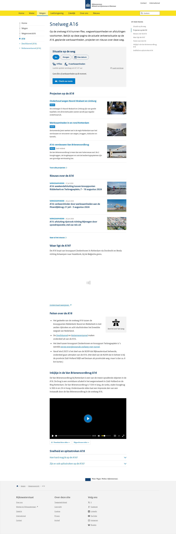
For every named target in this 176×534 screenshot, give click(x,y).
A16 (23, 38)
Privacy (57, 516)
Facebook (94, 507)
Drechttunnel (62, 335)
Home (21, 13)
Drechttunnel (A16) (29, 43)
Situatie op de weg (139, 26)
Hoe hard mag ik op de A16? (64, 457)
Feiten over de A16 (139, 41)
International (154, 3)
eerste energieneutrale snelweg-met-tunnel (80, 346)
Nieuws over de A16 (140, 34)
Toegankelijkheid (60, 502)
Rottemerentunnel (79, 335)
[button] (80, 57)
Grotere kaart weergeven (59, 305)
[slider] (73, 436)
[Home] (17, 486)
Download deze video (60, 442)
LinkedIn (94, 511)
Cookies (57, 511)
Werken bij (26, 507)
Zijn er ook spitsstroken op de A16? (67, 463)
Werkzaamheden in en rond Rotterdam (69, 122)
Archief (57, 520)
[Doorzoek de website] (142, 13)
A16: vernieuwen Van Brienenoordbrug (69, 144)
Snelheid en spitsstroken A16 (143, 50)
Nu (56, 57)
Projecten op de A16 (140, 30)
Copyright (58, 507)
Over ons (84, 13)
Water (31, 13)
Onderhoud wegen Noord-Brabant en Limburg (73, 101)
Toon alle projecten (57, 168)
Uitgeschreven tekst (80, 442)
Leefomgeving (56, 13)
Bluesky (93, 525)
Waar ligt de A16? (139, 37)
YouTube (94, 516)
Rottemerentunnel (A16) (31, 48)
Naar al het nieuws (57, 237)
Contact (143, 3)
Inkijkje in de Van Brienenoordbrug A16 (145, 46)
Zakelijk (71, 13)
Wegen (42, 13)
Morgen (66, 57)
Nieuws (96, 13)
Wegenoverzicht (29, 33)
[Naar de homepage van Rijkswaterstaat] (101, 5)
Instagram (94, 520)
